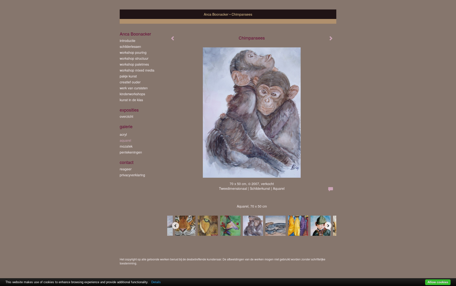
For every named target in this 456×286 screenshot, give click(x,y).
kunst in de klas (131, 99)
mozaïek (126, 146)
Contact (126, 162)
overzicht (126, 116)
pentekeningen (131, 152)
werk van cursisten (134, 88)
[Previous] (175, 225)
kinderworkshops (132, 93)
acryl (123, 134)
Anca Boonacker (216, 14)
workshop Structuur (134, 58)
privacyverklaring (132, 175)
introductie (127, 40)
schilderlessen (130, 46)
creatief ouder (130, 82)
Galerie (126, 126)
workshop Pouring (133, 52)
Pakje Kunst (128, 76)
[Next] (328, 225)
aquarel (125, 140)
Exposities (129, 110)
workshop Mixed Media (137, 70)
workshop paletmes (134, 64)
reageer (126, 169)
